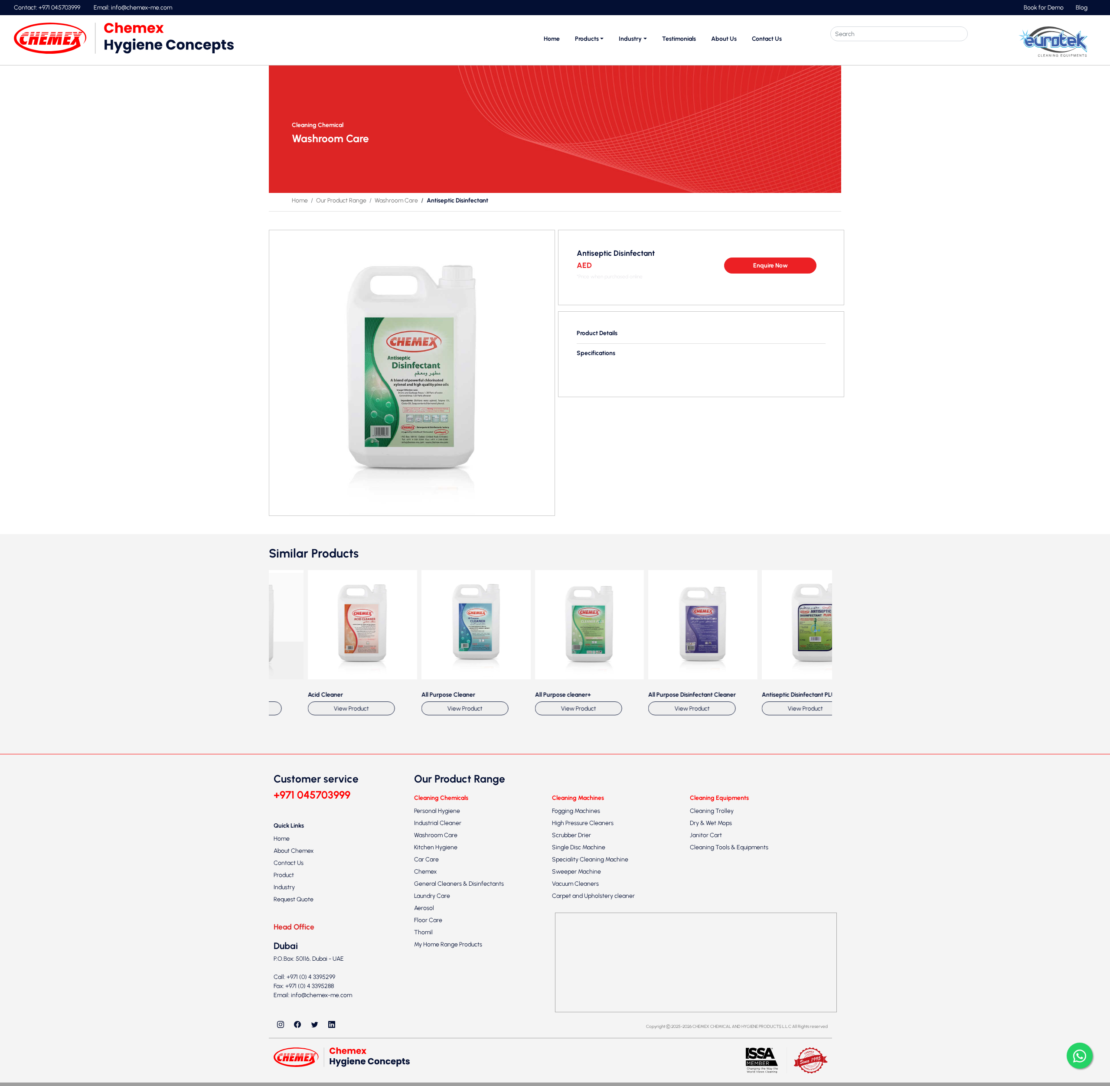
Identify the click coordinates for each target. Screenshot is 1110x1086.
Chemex (425, 1071)
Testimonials (679, 38)
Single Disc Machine (578, 1046)
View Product (312, 908)
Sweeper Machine (576, 1071)
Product (284, 1075)
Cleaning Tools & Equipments (729, 1046)
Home (552, 38)
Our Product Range (341, 200)
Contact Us (767, 38)
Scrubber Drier (571, 1034)
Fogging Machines (576, 1010)
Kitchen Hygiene (435, 1046)
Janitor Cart (706, 1034)
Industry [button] (630, 38)
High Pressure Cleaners (583, 1022)
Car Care (426, 1059)
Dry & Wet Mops (711, 1022)
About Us (724, 38)
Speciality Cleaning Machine (590, 1059)
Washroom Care (396, 200)
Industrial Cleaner (437, 1022)
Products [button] (587, 38)
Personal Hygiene (437, 1010)
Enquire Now (770, 265)
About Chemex (293, 1050)
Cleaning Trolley (712, 1010)
